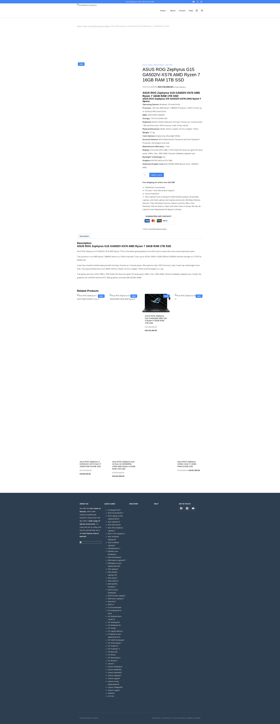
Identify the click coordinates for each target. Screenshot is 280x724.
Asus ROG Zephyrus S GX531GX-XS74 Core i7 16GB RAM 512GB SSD (90, 464)
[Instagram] (201, 1)
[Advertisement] (140, 44)
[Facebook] (193, 1)
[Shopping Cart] (197, 11)
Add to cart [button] (91, 481)
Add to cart (156, 175)
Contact (182, 10)
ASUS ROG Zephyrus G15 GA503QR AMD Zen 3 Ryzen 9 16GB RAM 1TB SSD (156, 319)
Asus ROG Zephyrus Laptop (158, 65)
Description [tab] (84, 236)
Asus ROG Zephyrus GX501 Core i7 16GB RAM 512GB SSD (186, 464)
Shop (191, 10)
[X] (197, 1)
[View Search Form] (201, 11)
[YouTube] (193, 508)
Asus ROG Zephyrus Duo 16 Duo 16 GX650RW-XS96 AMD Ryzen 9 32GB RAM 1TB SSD (123, 465)
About (173, 10)
